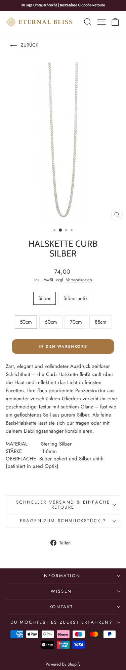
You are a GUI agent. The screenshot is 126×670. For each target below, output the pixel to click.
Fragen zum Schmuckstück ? (63, 520)
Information (61, 575)
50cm (26, 322)
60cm (51, 322)
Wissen (61, 591)
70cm (76, 322)
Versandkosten (79, 279)
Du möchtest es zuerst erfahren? (61, 622)
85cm (101, 322)
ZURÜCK (28, 45)
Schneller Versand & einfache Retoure (63, 504)
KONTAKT (61, 607)
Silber (44, 298)
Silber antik (76, 298)
